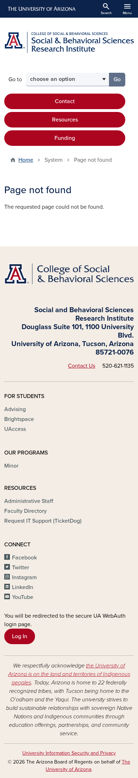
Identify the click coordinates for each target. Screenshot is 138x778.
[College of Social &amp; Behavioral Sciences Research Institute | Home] (69, 42)
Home (25, 160)
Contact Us (81, 365)
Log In (19, 636)
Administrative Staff (28, 501)
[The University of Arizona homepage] (41, 9)
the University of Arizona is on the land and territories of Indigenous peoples (69, 674)
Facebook (24, 557)
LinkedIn (22, 587)
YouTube (22, 597)
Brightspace (19, 419)
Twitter (20, 567)
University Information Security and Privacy (69, 753)
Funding (64, 138)
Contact (65, 101)
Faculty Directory (25, 511)
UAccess (15, 429)
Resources (65, 119)
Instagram (24, 577)
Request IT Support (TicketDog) (42, 520)
